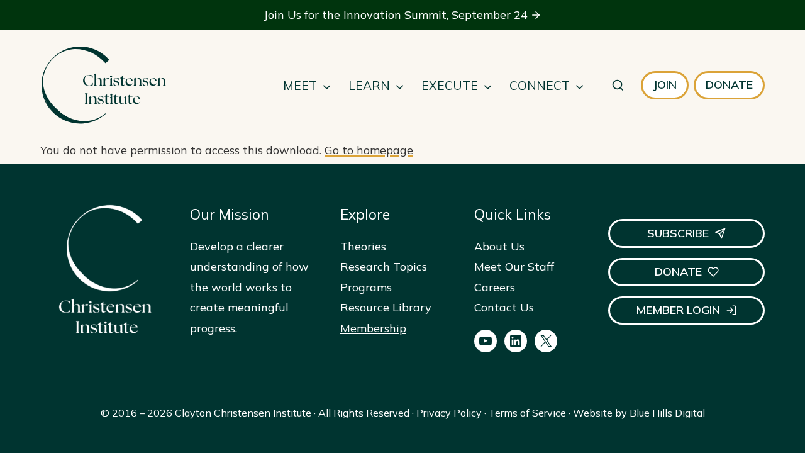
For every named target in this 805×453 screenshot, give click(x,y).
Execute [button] (449, 85)
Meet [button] (300, 85)
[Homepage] (103, 85)
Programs (366, 287)
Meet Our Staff (514, 266)
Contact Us (504, 307)
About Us (499, 246)
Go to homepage (369, 150)
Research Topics (383, 266)
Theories (363, 246)
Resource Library (385, 307)
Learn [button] (369, 85)
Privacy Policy (449, 412)
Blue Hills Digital (667, 412)
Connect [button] (539, 85)
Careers (494, 287)
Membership (373, 328)
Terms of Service (527, 412)
